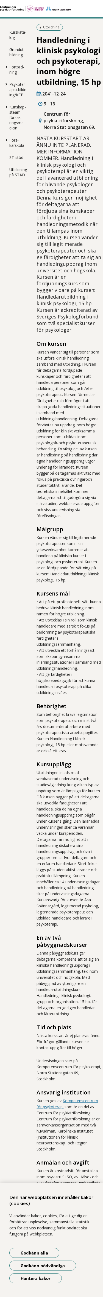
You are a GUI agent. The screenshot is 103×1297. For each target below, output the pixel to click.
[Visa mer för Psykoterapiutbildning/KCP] (5, 84)
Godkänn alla (34, 1253)
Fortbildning (16, 69)
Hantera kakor (36, 1278)
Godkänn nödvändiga (43, 1265)
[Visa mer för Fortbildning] (5, 67)
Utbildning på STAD (18, 172)
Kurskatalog (17, 35)
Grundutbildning (17, 52)
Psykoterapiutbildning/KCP (17, 89)
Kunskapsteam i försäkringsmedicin (17, 117)
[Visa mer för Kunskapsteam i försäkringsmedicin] (5, 107)
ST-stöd (16, 157)
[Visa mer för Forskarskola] (5, 140)
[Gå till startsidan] (51, 8)
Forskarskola (16, 142)
